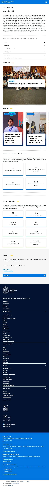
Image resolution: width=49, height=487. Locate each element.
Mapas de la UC (6, 339)
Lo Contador (5, 306)
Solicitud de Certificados (7, 379)
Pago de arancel (6, 383)
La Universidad (7, 311)
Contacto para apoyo (8, 459)
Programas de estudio (7, 314)
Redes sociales (6, 351)
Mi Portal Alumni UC (7, 377)
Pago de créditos (6, 381)
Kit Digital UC (10, 485)
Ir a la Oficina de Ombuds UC (10, 474)
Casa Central (5, 301)
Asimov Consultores (15, 481)
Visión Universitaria (6, 352)
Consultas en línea (6, 393)
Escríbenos (24, 275)
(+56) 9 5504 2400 (8, 271)
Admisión (4, 333)
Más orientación (7, 461)
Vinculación (5, 322)
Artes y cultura (30, 113)
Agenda (4, 349)
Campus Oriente (6, 303)
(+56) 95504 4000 (8, 440)
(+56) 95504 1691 (8, 469)
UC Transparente (6, 331)
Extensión (5, 320)
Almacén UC (5, 370)
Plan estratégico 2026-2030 (8, 341)
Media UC (4, 356)
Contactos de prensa (7, 397)
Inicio (4, 7)
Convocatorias (24, 55)
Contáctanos (7, 388)
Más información (18, 215)
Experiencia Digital (25, 481)
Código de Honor (6, 328)
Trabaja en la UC (6, 375)
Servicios (5, 365)
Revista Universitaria (7, 354)
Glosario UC (5, 360)
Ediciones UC (5, 326)
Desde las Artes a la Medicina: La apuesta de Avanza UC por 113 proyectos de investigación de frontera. (26, 84)
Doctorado (24, 42)
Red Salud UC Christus (7, 368)
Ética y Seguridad (24, 52)
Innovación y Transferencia (24, 49)
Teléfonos (5, 391)
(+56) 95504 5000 (8, 448)
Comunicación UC (8, 344)
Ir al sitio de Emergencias (9, 451)
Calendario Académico (7, 337)
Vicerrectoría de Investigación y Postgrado (24, 57)
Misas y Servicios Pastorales (8, 385)
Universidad (5, 324)
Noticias (4, 347)
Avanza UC (11, 81)
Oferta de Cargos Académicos (9, 374)
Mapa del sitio (7, 426)
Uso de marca (5, 362)
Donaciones (5, 329)
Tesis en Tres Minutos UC (10, 113)
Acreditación (7, 400)
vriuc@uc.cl (6, 269)
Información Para (6, 335)
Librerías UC (5, 372)
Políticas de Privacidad (9, 424)
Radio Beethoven (6, 358)
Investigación (24, 45)
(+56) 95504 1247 (8, 471)
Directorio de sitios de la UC (8, 395)
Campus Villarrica (6, 308)
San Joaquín (5, 304)
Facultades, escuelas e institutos (9, 318)
